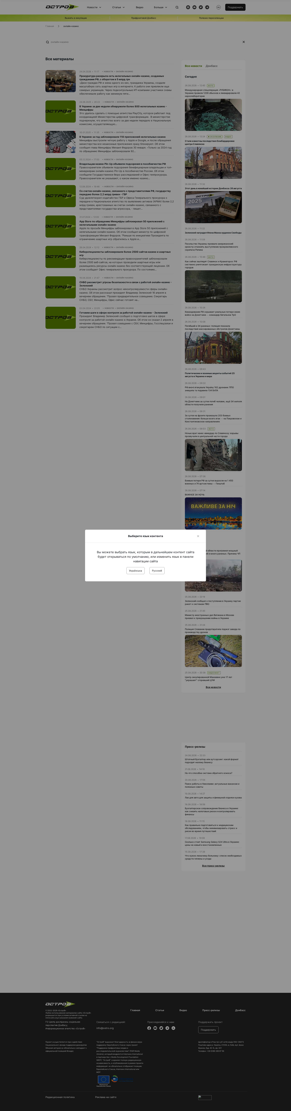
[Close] (198, 536)
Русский (157, 570)
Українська (135, 570)
